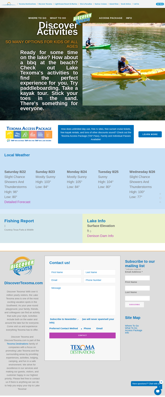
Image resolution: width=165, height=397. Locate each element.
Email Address (134, 272)
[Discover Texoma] (82, 18)
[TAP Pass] (29, 134)
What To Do (58, 18)
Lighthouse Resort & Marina (66, 4)
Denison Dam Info (100, 236)
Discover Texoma (45, 4)
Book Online (126, 4)
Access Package (110, 18)
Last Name (131, 292)
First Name (131, 282)
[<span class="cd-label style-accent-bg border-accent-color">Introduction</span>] (160, 194)
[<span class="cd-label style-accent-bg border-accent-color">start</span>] (160, 202)
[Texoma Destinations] (82, 349)
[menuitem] (37, 18)
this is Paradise (86, 4)
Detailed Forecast (17, 202)
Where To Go (37, 18)
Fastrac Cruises (101, 4)
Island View (113, 4)
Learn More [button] (150, 134)
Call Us (136, 4)
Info (129, 18)
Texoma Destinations (27, 4)
